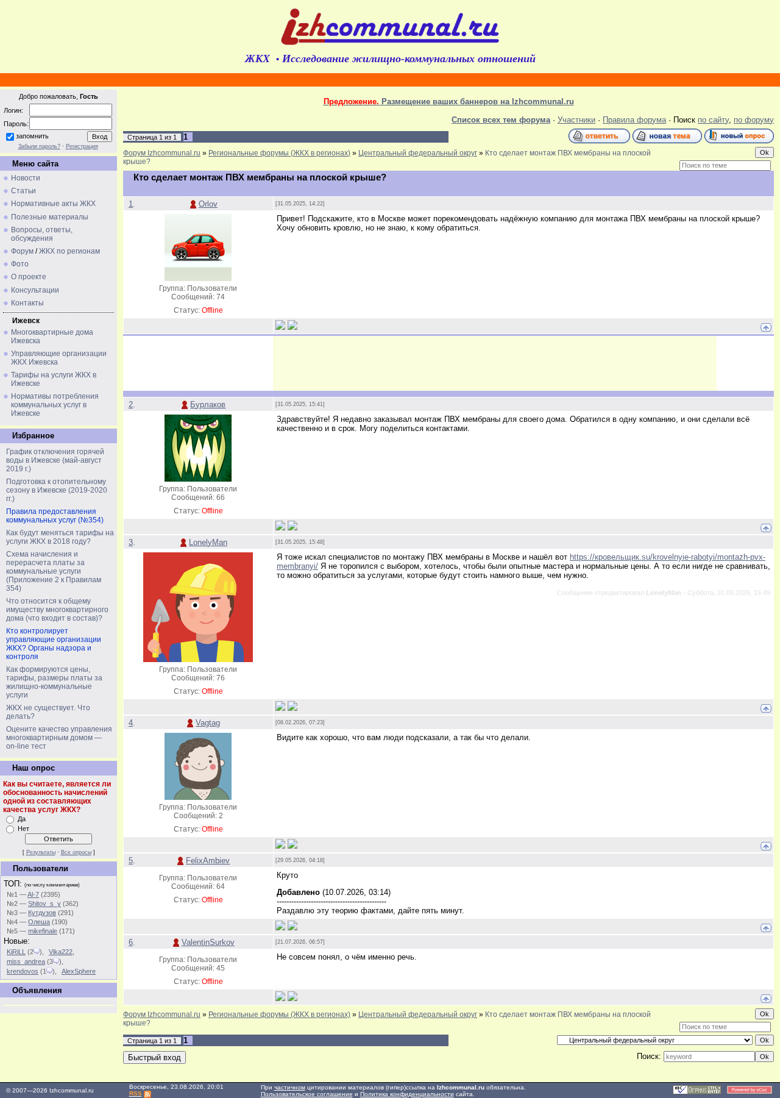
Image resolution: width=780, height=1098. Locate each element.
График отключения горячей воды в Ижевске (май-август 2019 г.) (55, 460)
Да (22, 818)
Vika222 (61, 951)
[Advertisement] (495, 363)
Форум (22, 251)
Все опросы (76, 852)
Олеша (39, 921)
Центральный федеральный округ (417, 153)
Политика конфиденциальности (407, 1094)
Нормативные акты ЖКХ (53, 203)
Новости (25, 178)
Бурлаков (207, 404)
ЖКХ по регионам (69, 251)
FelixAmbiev (208, 860)
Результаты (40, 852)
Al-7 (33, 894)
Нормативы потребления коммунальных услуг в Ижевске (55, 405)
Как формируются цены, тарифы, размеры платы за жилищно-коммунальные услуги (54, 682)
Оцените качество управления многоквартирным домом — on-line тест (59, 737)
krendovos (22, 971)
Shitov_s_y (44, 903)
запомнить (32, 136)
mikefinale (42, 931)
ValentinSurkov (208, 942)
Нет (23, 828)
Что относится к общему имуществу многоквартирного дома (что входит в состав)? (57, 609)
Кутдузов (42, 912)
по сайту (713, 119)
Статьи (23, 191)
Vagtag (208, 722)
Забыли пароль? (39, 146)
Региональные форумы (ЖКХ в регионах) (279, 153)
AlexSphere (79, 971)
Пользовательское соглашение (307, 1094)
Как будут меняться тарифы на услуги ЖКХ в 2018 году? (60, 537)
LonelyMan (208, 542)
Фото (20, 264)
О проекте (28, 277)
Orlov (208, 204)
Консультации (35, 290)
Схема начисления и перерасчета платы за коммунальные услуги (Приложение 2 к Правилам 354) (53, 571)
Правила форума (634, 119)
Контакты (27, 303)
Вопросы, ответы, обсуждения (42, 234)
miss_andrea (26, 961)
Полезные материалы (49, 217)
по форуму (754, 119)
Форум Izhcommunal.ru (161, 153)
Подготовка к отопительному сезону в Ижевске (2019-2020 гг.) (56, 490)
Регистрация (82, 146)
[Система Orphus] (697, 1092)
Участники (576, 119)
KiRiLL (16, 951)
